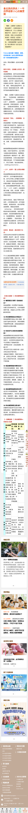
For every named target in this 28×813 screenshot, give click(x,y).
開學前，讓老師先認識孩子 (13, 614)
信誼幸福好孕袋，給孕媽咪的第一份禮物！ (14, 660)
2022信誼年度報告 (6, 753)
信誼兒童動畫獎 (6, 790)
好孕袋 (4, 768)
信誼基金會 (7, 746)
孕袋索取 (7, 811)
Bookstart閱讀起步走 (7, 785)
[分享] (5, 20)
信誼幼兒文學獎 (6, 787)
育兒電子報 (2, 811)
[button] (21, 2)
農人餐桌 (18, 786)
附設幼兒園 (21, 746)
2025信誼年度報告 (6, 760)
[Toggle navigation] (2, 2)
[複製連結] (11, 20)
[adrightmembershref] (14, 650)
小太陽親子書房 (20, 781)
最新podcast (15, 811)
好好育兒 (4, 766)
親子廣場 (10, 811)
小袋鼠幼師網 (21, 752)
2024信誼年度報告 (6, 758)
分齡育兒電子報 (6, 771)
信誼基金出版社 (6, 779)
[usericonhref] (25, 2)
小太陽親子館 (19, 779)
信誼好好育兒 (7, 798)
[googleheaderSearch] (23, 2)
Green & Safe (19, 788)
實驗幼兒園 (19, 748)
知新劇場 (18, 784)
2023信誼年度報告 (6, 755)
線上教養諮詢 (5, 773)
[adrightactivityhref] (14, 719)
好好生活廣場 (21, 777)
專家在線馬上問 (25, 811)
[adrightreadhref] (14, 683)
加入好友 (20, 811)
